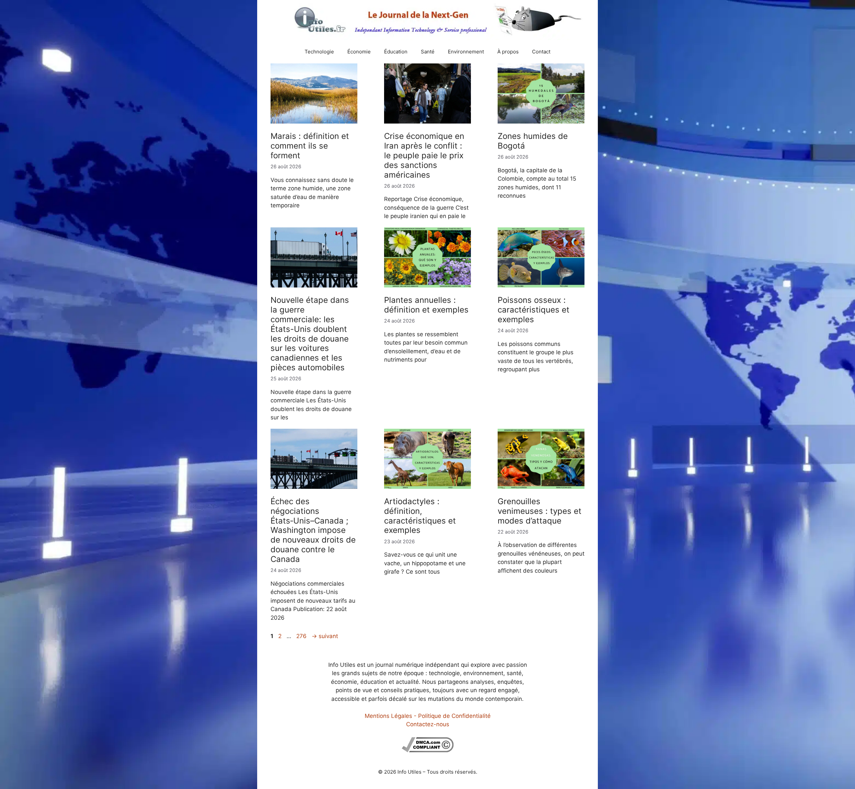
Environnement (466, 51)
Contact (541, 51)
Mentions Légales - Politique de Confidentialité (428, 716)
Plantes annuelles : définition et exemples (426, 305)
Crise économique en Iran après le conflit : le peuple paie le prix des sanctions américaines (424, 155)
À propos (508, 51)
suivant (325, 636)
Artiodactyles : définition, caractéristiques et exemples (420, 516)
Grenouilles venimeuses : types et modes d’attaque (539, 511)
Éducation (395, 51)
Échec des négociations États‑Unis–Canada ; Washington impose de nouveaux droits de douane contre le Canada (313, 530)
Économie (359, 51)
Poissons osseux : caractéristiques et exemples (533, 309)
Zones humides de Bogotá (533, 141)
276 (302, 636)
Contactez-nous (427, 724)
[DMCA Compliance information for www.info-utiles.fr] (428, 750)
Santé (428, 51)
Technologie (319, 51)
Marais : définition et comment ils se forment (310, 145)
